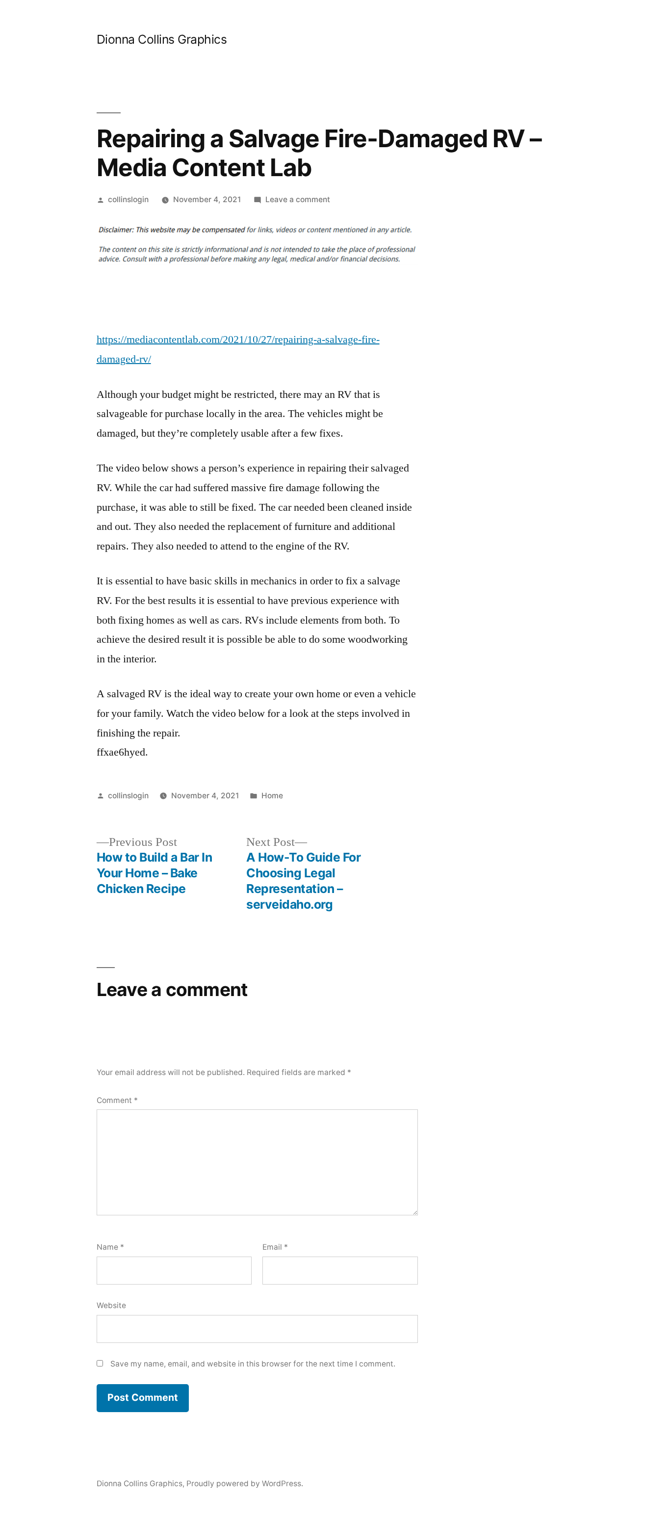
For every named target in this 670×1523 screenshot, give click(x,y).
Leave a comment (297, 199)
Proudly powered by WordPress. (244, 1483)
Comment (117, 1100)
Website (111, 1305)
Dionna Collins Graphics (162, 39)
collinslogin (128, 199)
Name (110, 1247)
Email (275, 1247)
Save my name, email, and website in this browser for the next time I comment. (252, 1363)
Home (272, 795)
